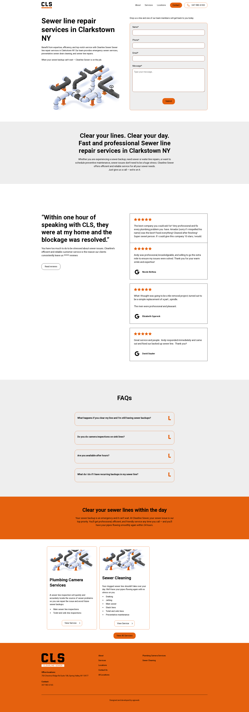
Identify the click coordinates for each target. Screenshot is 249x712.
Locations (161, 5)
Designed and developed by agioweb (124, 700)
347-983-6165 (47, 685)
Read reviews (51, 266)
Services (149, 5)
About (138, 5)
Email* (135, 53)
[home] (47, 5)
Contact (176, 5)
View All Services (125, 635)
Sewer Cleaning (149, 660)
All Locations (103, 675)
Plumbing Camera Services (154, 656)
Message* (137, 66)
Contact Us (103, 670)
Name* (135, 27)
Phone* (135, 40)
